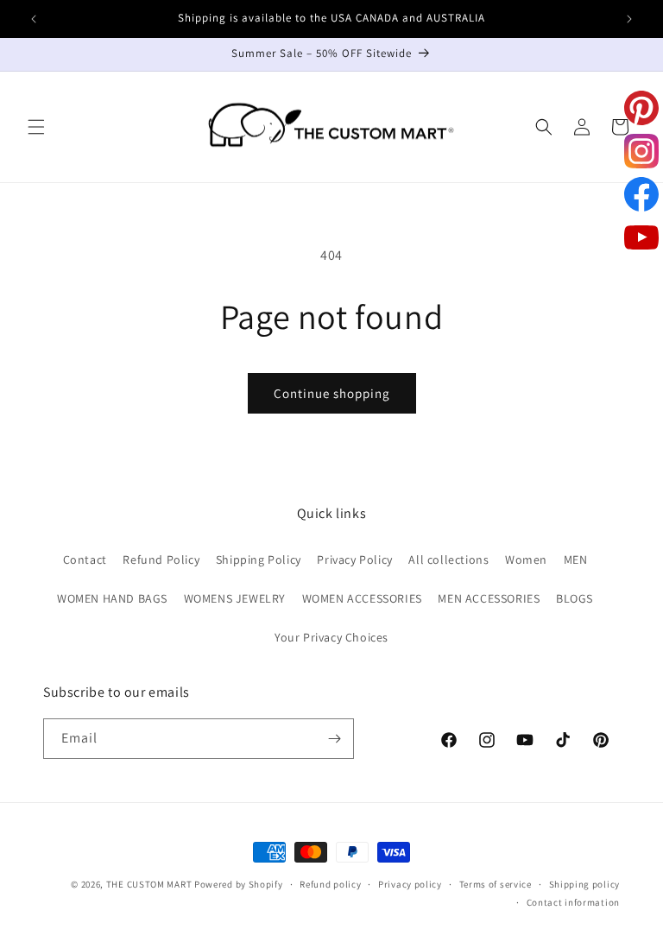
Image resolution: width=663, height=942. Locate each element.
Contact (85, 559)
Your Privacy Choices (331, 637)
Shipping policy (585, 884)
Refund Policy (161, 559)
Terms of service (495, 884)
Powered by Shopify (238, 884)
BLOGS (574, 598)
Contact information (573, 902)
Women (526, 559)
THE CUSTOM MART (149, 884)
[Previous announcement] (34, 19)
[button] (36, 127)
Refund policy (330, 884)
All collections (448, 559)
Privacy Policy (354, 559)
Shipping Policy (258, 559)
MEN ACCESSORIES (489, 598)
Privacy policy (410, 884)
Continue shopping (332, 393)
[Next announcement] (629, 19)
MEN (576, 559)
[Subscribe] (334, 738)
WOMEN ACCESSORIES (362, 598)
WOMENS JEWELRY (235, 598)
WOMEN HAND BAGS (112, 598)
